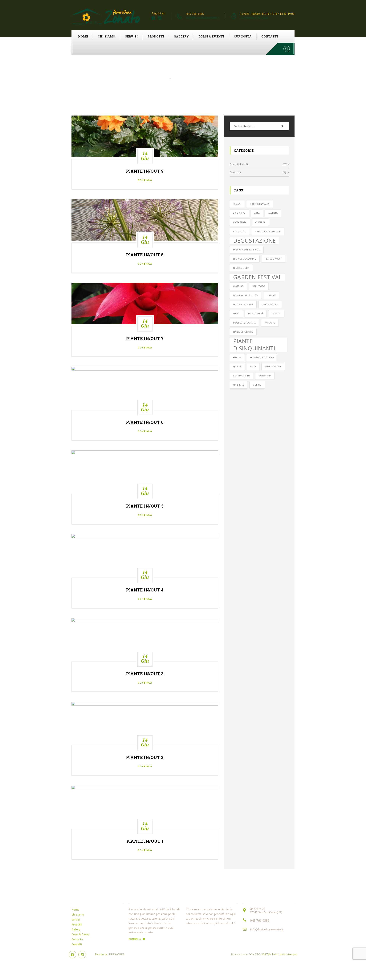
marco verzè (255, 313)
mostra (276, 313)
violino (257, 384)
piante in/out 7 (145, 338)
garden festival (257, 277)
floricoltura (241, 268)
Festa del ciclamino (244, 258)
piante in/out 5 (145, 506)
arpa (257, 213)
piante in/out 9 (145, 171)
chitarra (260, 222)
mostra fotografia (244, 322)
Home (83, 36)
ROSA (253, 366)
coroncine (239, 231)
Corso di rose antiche (268, 231)
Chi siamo (106, 36)
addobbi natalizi (260, 204)
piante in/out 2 (145, 757)
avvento (273, 213)
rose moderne (241, 375)
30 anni (237, 204)
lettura (271, 295)
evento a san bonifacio (246, 249)
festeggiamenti (273, 258)
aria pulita (239, 213)
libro (236, 313)
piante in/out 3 (145, 673)
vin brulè (238, 384)
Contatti (269, 36)
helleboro (258, 286)
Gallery (181, 36)
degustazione (254, 240)
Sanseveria (265, 375)
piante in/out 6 (145, 422)
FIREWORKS (117, 954)
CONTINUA (135, 939)
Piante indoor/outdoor (188, 78)
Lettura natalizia (243, 304)
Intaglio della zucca (245, 295)
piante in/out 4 (145, 590)
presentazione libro (262, 357)
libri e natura (270, 304)
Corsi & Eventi (211, 36)
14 (145, 155)
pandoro (270, 322)
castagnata (239, 222)
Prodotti (156, 36)
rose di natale (273, 366)
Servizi (131, 36)
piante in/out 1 (144, 841)
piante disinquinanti (254, 344)
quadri (237, 366)
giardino (238, 286)
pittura (237, 357)
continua (145, 180)
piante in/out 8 (145, 254)
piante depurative (243, 332)
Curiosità (243, 36)
